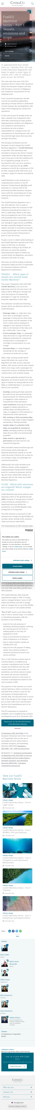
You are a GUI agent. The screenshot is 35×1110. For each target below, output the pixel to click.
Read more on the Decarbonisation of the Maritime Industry (17, 723)
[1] (2, 733)
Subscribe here (15, 1066)
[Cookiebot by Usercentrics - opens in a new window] (25, 530)
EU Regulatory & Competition (11, 1034)
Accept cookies (17, 566)
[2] (2, 753)
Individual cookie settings (21, 560)
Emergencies (18, 1103)
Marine (3, 1036)
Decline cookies (17, 578)
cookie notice (18, 546)
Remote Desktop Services (17, 1106)
